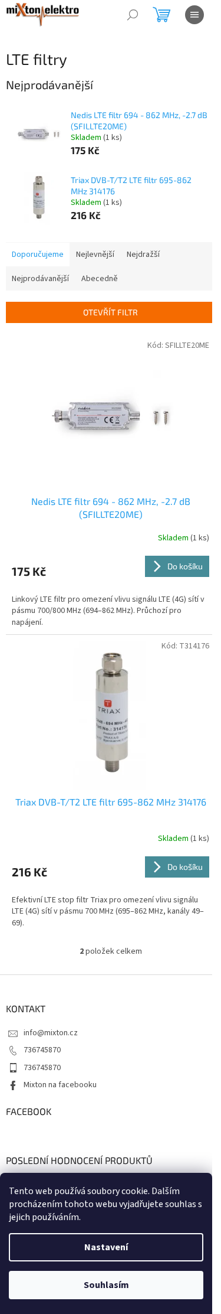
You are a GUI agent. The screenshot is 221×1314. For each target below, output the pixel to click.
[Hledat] (132, 15)
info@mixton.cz (51, 1033)
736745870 (42, 1050)
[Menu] (194, 15)
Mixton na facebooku (60, 1085)
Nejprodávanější (40, 279)
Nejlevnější (95, 254)
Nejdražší (143, 254)
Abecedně (99, 279)
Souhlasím (106, 1285)
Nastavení (106, 1247)
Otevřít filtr (110, 312)
